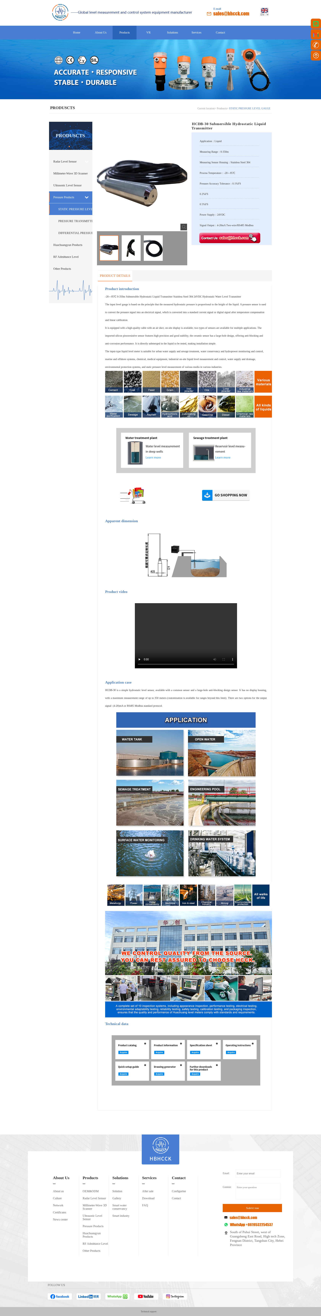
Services (196, 32)
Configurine (179, 1191)
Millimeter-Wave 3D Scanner (70, 173)
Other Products (62, 268)
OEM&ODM (91, 1191)
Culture (57, 1198)
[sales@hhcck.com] (316, 34)
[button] (69, 146)
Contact (220, 32)
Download (148, 1198)
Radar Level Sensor (65, 161)
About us (58, 1191)
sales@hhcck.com (231, 13)
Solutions (172, 32)
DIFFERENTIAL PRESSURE (75, 233)
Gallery (116, 1198)
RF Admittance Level (66, 256)
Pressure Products (63, 197)
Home (76, 32)
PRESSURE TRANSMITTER (75, 221)
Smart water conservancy (119, 1207)
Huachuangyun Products (67, 244)
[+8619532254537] (316, 24)
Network (58, 1205)
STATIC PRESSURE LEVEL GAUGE (75, 209)
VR (148, 32)
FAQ (145, 1205)
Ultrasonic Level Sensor (67, 185)
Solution (117, 1191)
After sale (147, 1191)
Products (124, 32)
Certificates (59, 1212)
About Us (100, 32)
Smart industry (120, 1215)
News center (60, 1219)
